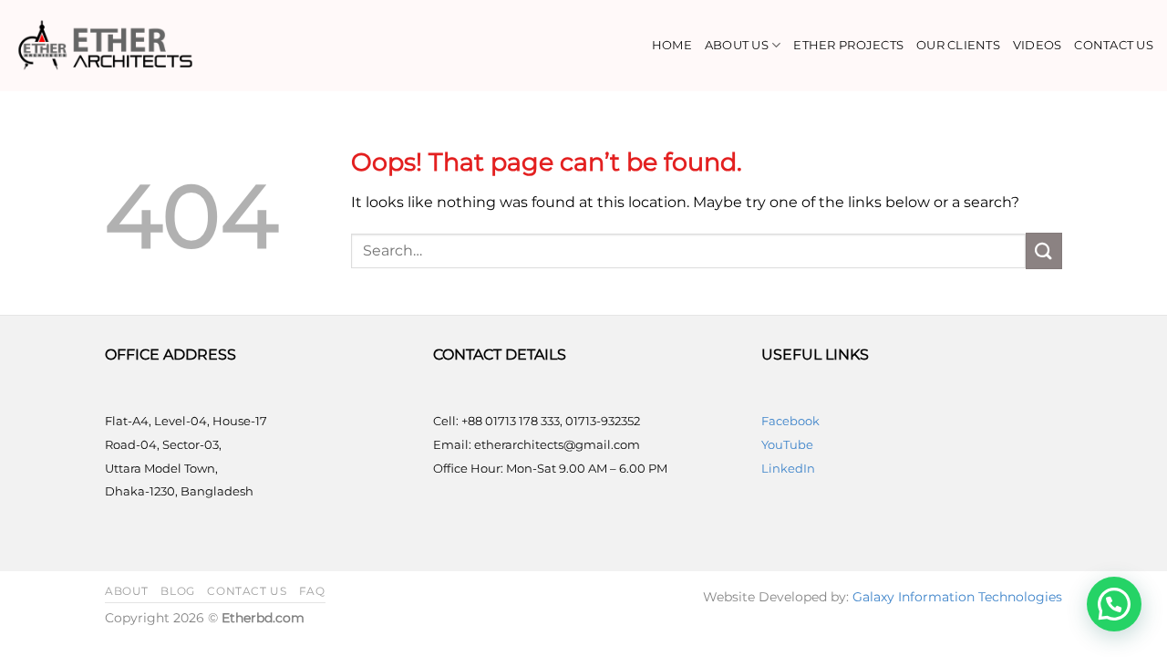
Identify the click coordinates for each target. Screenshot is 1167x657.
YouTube (787, 444)
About (127, 591)
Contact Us (1113, 45)
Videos (1037, 45)
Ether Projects (848, 45)
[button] (1114, 604)
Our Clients (958, 45)
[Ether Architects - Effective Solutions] (105, 45)
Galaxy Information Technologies (957, 597)
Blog (177, 591)
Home (672, 45)
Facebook (790, 420)
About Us (737, 45)
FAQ (312, 591)
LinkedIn (788, 468)
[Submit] (1044, 250)
